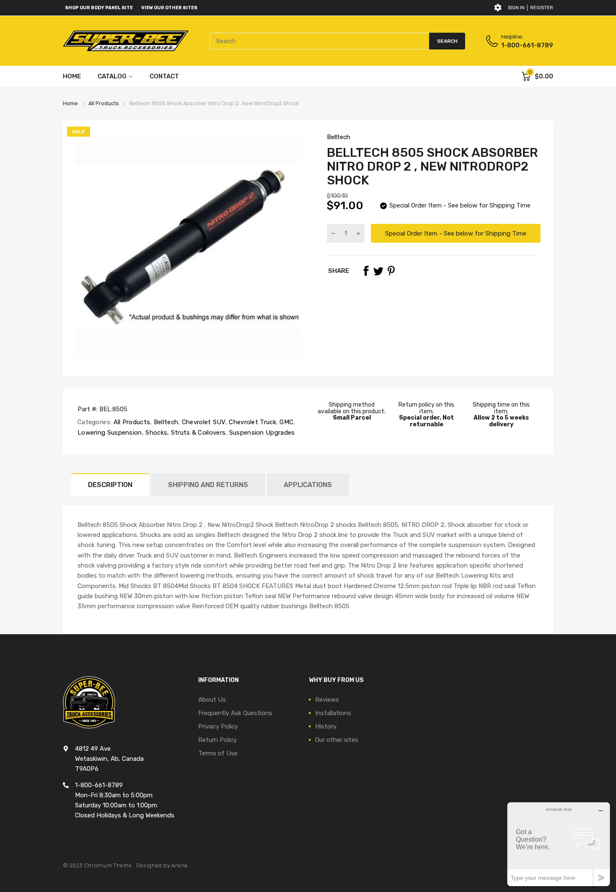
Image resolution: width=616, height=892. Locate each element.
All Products (130, 422)
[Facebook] (366, 271)
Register (541, 7)
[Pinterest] (391, 271)
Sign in (516, 7)
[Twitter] (378, 271)
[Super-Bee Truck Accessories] (126, 41)
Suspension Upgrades (261, 432)
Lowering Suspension (110, 432)
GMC (285, 422)
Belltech (338, 137)
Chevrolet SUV (202, 422)
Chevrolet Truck (251, 422)
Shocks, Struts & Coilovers (184, 432)
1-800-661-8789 (527, 45)
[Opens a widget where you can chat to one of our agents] (558, 844)
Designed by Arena (162, 865)
